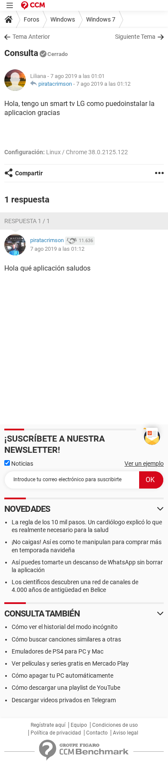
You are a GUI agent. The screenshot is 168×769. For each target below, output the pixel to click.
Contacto (97, 733)
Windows (62, 19)
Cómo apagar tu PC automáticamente (62, 675)
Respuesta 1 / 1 (27, 221)
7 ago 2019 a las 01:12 (103, 84)
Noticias (21, 463)
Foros (31, 19)
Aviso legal (125, 733)
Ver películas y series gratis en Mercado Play (70, 663)
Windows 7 (100, 19)
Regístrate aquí (48, 725)
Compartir (29, 173)
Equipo (79, 725)
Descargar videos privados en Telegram (64, 700)
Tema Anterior (31, 36)
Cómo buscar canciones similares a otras (66, 639)
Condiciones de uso (115, 725)
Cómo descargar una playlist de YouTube (66, 687)
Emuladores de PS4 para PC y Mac (57, 651)
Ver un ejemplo (144, 463)
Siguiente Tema (135, 36)
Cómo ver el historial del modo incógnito (65, 626)
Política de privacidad (56, 733)
